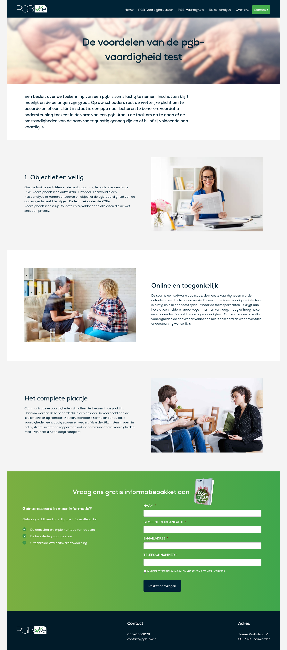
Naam (150, 506)
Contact (260, 10)
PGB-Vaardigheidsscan (155, 10)
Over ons (242, 10)
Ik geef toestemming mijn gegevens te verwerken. (186, 571)
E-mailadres (156, 538)
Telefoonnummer (160, 555)
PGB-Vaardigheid (191, 10)
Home (129, 10)
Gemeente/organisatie (165, 522)
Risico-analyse (220, 10)
